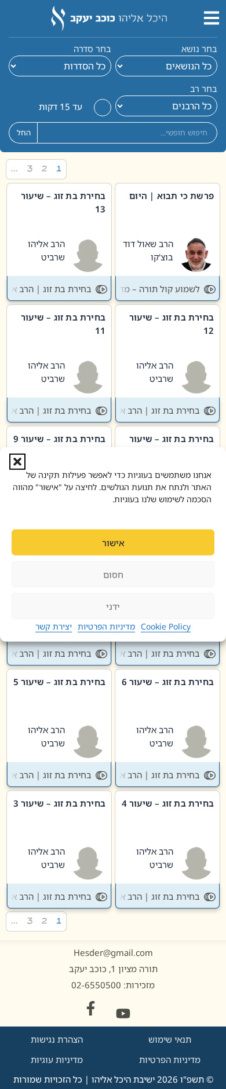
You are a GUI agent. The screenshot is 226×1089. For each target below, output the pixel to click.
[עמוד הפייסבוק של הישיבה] (91, 1008)
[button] (17, 462)
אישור (113, 543)
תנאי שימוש (169, 1039)
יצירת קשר (53, 626)
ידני (113, 606)
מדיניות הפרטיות (106, 626)
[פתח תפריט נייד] (211, 18)
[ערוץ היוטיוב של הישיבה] (123, 1013)
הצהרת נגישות (57, 1039)
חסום (113, 574)
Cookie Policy (166, 626)
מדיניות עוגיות (57, 1059)
